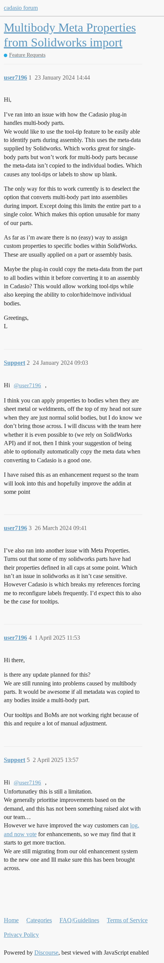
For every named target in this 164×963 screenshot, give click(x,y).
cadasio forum (21, 8)
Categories (39, 920)
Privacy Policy (21, 934)
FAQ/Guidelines (79, 920)
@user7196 (27, 385)
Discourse (46, 952)
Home (11, 920)
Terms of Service (127, 920)
